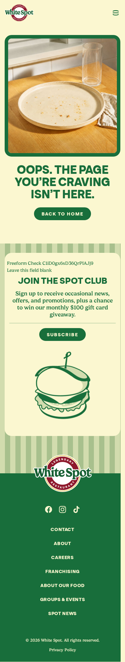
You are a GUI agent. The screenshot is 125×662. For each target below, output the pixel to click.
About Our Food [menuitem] (62, 585)
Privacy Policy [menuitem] (62, 649)
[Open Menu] (115, 12)
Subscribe (62, 334)
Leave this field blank (29, 270)
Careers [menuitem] (62, 557)
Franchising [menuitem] (62, 571)
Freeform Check (24, 263)
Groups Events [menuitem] (62, 599)
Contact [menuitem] (62, 529)
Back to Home (62, 214)
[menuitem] (48, 509)
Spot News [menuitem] (62, 613)
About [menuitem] (62, 543)
